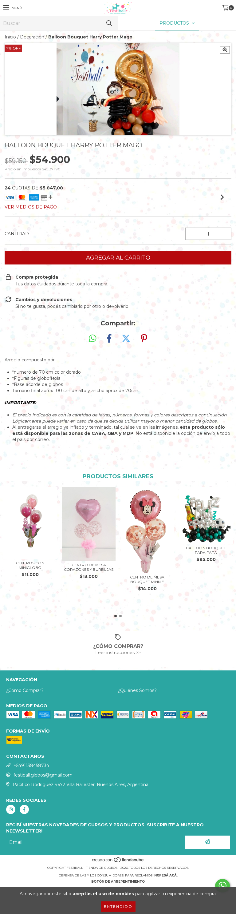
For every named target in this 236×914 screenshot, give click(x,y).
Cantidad (17, 233)
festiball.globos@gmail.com (43, 775)
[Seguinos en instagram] (10, 809)
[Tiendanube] (118, 862)
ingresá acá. (165, 875)
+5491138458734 (31, 765)
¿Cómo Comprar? (25, 690)
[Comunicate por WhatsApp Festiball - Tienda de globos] (222, 885)
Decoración (32, 37)
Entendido (118, 906)
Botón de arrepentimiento (118, 882)
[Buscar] (109, 23)
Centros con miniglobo (30, 565)
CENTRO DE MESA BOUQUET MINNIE (147, 579)
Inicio (10, 37)
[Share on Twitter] (126, 338)
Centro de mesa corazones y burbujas (88, 567)
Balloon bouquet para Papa (206, 550)
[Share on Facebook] (109, 338)
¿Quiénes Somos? (137, 690)
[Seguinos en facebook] (24, 809)
